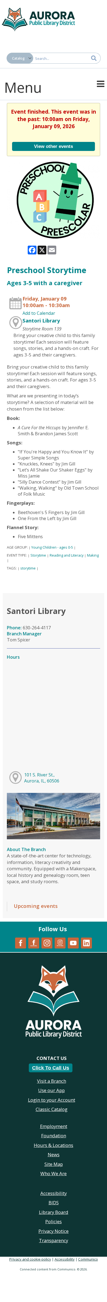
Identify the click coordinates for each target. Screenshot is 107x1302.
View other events (53, 146)
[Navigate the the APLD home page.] (38, 19)
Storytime (38, 555)
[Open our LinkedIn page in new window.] (86, 943)
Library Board (53, 1212)
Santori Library (41, 320)
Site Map (53, 1164)
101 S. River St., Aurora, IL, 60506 (41, 778)
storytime (28, 568)
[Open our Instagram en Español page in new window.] (60, 943)
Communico (88, 1259)
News (54, 1154)
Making (93, 555)
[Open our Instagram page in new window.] (46, 943)
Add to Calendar (38, 313)
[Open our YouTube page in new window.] (73, 943)
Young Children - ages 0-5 (52, 547)
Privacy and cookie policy (30, 1259)
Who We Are (53, 1173)
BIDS (54, 1202)
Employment (53, 1126)
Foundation (53, 1135)
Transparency (53, 1240)
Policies (53, 1221)
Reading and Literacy (66, 555)
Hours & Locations (53, 1145)
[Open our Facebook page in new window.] (20, 943)
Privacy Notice (53, 1231)
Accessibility (65, 1259)
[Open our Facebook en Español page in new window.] (33, 943)
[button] (100, 83)
